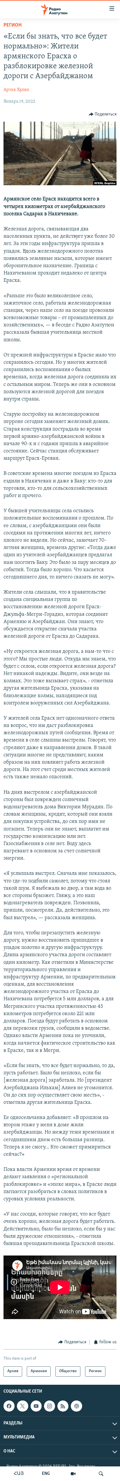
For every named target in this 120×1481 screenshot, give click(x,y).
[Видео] (73, 1473)
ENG (46, 1473)
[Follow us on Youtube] (36, 1406)
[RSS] (62, 1406)
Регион (12, 25)
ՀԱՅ (19, 1473)
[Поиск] (101, 1473)
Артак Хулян (16, 90)
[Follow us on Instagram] (49, 1406)
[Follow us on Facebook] (9, 1406)
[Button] (103, 114)
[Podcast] (76, 1406)
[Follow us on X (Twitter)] (22, 1406)
